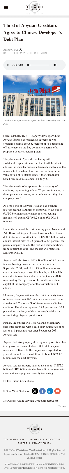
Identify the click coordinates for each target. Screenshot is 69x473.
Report (63, 406)
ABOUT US (35, 439)
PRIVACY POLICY (41, 443)
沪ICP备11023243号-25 (30, 468)
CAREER (22, 443)
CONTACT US (53, 439)
